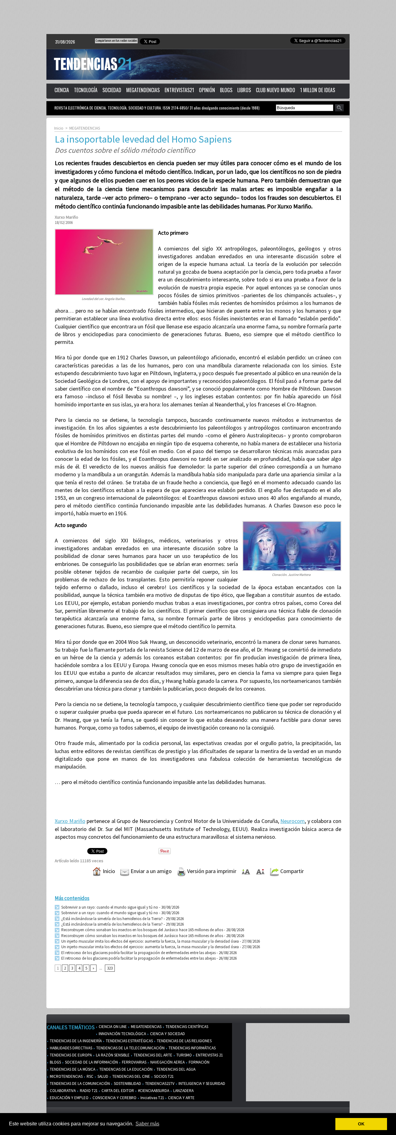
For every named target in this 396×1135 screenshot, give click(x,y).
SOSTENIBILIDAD (127, 1083)
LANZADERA (183, 1090)
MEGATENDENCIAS (143, 90)
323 (110, 968)
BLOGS (226, 90)
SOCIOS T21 (163, 1076)
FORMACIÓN (198, 1062)
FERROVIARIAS (133, 1062)
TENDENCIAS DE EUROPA (70, 1055)
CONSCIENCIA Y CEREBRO (114, 1097)
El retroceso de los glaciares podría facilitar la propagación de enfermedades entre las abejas (138, 952)
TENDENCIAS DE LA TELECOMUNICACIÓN (130, 1048)
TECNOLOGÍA (85, 90)
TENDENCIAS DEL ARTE (152, 1055)
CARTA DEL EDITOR (117, 1090)
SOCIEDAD (111, 90)
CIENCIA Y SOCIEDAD (167, 1033)
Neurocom (292, 820)
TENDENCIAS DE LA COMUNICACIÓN (79, 1083)
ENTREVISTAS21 (179, 90)
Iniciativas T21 (152, 1097)
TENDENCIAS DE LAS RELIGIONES (184, 1040)
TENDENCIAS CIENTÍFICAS (186, 1026)
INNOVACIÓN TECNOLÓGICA (122, 1033)
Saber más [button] (147, 1123)
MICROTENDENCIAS (66, 1076)
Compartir (291, 871)
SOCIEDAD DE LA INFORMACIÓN (91, 1062)
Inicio (58, 128)
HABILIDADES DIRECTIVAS (70, 1048)
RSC (89, 1076)
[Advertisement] (198, 17)
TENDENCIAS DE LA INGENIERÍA (75, 1040)
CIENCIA (61, 90)
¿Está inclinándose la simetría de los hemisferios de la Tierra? (111, 918)
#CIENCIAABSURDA (153, 1090)
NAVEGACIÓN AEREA (167, 1062)
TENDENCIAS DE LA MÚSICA (72, 1069)
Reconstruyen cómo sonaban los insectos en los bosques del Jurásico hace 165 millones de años (141, 929)
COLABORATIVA (62, 1090)
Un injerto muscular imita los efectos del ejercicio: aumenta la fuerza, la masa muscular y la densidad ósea (149, 941)
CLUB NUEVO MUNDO (275, 90)
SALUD (102, 1076)
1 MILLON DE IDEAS (317, 90)
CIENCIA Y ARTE (181, 1097)
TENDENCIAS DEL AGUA (176, 1069)
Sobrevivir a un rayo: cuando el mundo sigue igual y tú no (109, 907)
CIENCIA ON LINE (112, 1026)
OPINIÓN (207, 90)
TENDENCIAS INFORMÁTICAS (192, 1048)
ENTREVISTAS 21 (209, 1055)
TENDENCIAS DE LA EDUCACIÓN (125, 1069)
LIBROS (244, 90)
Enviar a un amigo (150, 871)
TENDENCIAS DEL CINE (130, 1076)
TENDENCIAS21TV (159, 1083)
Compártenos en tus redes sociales (116, 40)
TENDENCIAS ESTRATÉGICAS (129, 1040)
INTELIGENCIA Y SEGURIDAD (201, 1083)
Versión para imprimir (211, 871)
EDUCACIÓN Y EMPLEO (68, 1097)
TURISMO (183, 1055)
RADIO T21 (88, 1090)
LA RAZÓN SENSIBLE (112, 1055)
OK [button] (361, 1123)
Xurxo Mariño (70, 820)
